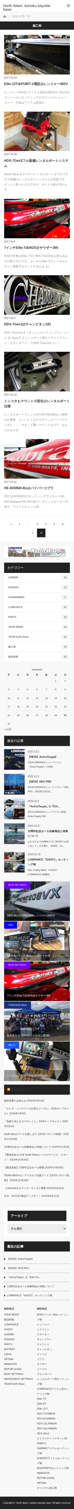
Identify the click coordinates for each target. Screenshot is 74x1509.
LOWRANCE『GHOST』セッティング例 (48, 862)
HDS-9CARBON (46, 1418)
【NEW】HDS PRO (39, 781)
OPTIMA (8, 1359)
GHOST (8, 1329)
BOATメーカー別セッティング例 (52, 1317)
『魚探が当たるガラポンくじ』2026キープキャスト (33, 1121)
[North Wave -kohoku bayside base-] (31, 7)
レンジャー (43, 1324)
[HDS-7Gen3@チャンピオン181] (37, 295)
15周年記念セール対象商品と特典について (27, 1146)
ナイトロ (42, 1354)
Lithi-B (7, 1354)
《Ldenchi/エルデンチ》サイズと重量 (25, 1188)
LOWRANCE (37, 607)
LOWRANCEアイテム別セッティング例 (53, 1391)
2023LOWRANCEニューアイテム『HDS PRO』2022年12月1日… (48, 789)
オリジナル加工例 (47, 1488)
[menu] (68, 5)
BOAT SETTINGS (17, 885)
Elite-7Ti (41, 1398)
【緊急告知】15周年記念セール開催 (24, 1167)
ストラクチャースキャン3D (52, 1438)
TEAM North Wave (37, 636)
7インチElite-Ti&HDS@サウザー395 (31, 247)
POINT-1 (41, 1443)
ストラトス (43, 1344)
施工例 (37, 646)
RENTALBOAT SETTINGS (18, 1379)
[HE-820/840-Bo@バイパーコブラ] (37, 459)
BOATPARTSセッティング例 (53, 1468)
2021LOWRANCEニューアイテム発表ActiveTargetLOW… (47, 814)
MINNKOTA (10, 1364)
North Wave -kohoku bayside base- (34, 1503)
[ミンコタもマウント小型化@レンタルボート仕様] (37, 371)
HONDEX (37, 587)
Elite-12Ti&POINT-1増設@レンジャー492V (36, 84)
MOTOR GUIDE (13, 1369)
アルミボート (44, 1374)
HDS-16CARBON (47, 1428)
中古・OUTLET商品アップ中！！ (22, 1196)
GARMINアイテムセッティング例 (53, 1451)
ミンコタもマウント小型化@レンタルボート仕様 (37, 403)
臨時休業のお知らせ (15, 1100)
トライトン (43, 1329)
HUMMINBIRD (37, 597)
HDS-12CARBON (47, 1423)
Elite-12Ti (42, 1408)
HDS (10, 925)
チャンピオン (44, 1349)
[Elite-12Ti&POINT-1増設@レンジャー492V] (37, 54)
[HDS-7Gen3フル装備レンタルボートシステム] (37, 131)
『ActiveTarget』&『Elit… (44, 806)
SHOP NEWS (37, 627)
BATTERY (9, 1349)
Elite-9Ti (41, 1403)
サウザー (42, 1364)
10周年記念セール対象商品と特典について (48, 833)
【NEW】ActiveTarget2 (42, 756)
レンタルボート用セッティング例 (53, 1381)
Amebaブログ (21, 1089)
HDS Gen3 (43, 1433)
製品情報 (37, 656)
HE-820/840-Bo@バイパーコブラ (29, 488)
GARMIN (37, 577)
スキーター (43, 1334)
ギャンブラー (44, 1339)
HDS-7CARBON (46, 1413)
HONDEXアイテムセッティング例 (53, 1461)
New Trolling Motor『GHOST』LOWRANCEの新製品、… (43, 872)
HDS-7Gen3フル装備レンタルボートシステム (36, 163)
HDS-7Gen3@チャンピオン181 (27, 324)
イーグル (42, 1369)
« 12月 (8, 729)
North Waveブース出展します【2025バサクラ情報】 (33, 1134)
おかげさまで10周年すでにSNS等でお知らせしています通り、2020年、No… (48, 843)
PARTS (37, 617)
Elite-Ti (11, 1045)
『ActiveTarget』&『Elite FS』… (25, 1277)
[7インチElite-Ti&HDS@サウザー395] (37, 218)
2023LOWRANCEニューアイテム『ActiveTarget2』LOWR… (44, 764)
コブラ (40, 1359)
